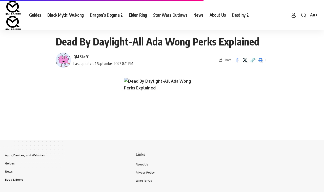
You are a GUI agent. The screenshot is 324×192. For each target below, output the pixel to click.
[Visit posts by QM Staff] (63, 60)
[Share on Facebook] (236, 60)
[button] (293, 15)
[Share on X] (244, 60)
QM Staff (80, 56)
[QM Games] (13, 15)
